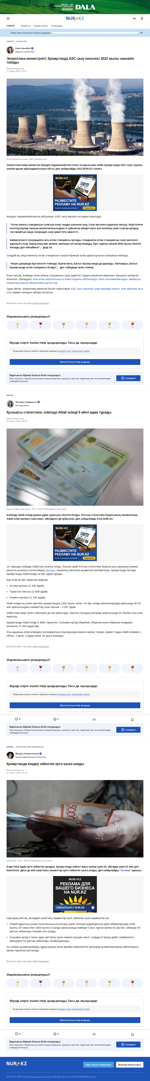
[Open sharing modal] (94, 719)
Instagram (130, 378)
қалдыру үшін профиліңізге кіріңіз (74, 351)
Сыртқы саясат (41, 26)
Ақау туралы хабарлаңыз (98, 1064)
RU (134, 18)
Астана (125, 870)
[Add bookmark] (132, 719)
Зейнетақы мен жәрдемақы (30, 747)
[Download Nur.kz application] (75, 7)
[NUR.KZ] (75, 18)
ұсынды (50, 570)
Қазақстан (26, 26)
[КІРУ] (142, 18)
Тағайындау (56, 26)
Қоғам (10, 395)
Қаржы (10, 747)
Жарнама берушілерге (129, 1064)
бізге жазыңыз (41, 303)
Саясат (11, 26)
